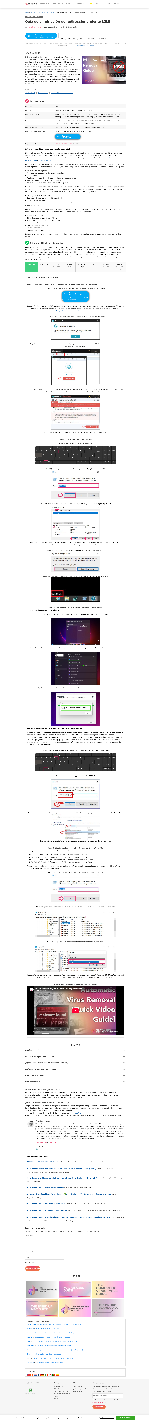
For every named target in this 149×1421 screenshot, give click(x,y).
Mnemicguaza (31, 160)
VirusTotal (78, 1113)
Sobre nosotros (78, 1386)
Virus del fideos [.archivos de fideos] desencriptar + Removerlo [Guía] (55, 1341)
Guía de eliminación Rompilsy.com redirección (47, 1210)
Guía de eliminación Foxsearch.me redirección (47, 1203)
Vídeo (56, 1396)
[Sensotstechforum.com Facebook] (112, 4)
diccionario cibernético (61, 1391)
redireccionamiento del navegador (44, 12)
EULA (73, 46)
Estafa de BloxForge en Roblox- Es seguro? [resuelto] (54, 1345)
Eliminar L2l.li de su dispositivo (62, 93)
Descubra (58, 1383)
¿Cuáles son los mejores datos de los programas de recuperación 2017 (62, 1324)
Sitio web (52, 1142)
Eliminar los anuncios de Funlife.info (42, 1162)
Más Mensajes (41, 1142)
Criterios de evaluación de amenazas (92, 311)
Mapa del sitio (58, 1386)
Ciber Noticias (45, 4)
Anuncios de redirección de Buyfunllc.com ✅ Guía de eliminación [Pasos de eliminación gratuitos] (69, 1194)
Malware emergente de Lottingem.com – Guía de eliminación (53, 1358)
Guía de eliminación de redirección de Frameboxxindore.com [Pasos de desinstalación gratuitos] (68, 1217)
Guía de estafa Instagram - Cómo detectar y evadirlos (52, 1337)
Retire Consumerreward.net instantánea (49, 1362)
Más (75, 1383)
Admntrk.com (110, 158)
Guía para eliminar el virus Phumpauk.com (48, 1354)
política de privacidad (85, 46)
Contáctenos (77, 1391)
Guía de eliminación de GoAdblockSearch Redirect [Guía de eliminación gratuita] (61, 1169)
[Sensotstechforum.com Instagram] (118, 4)
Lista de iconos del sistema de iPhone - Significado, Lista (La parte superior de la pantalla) (62, 1333)
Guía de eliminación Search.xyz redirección (45, 1187)
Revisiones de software (62, 1394)
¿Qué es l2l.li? (30, 93)
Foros (56, 1398)
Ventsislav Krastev (35, 27)
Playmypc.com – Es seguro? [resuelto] (48, 1328)
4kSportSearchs (45, 160)
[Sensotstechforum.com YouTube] (115, 4)
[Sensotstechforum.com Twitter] (109, 4)
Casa (27, 12)
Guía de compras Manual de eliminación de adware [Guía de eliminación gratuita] (62, 1178)
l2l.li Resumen (43, 93)
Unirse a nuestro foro (63, 144)
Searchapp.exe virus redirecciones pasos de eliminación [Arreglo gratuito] (58, 1350)
